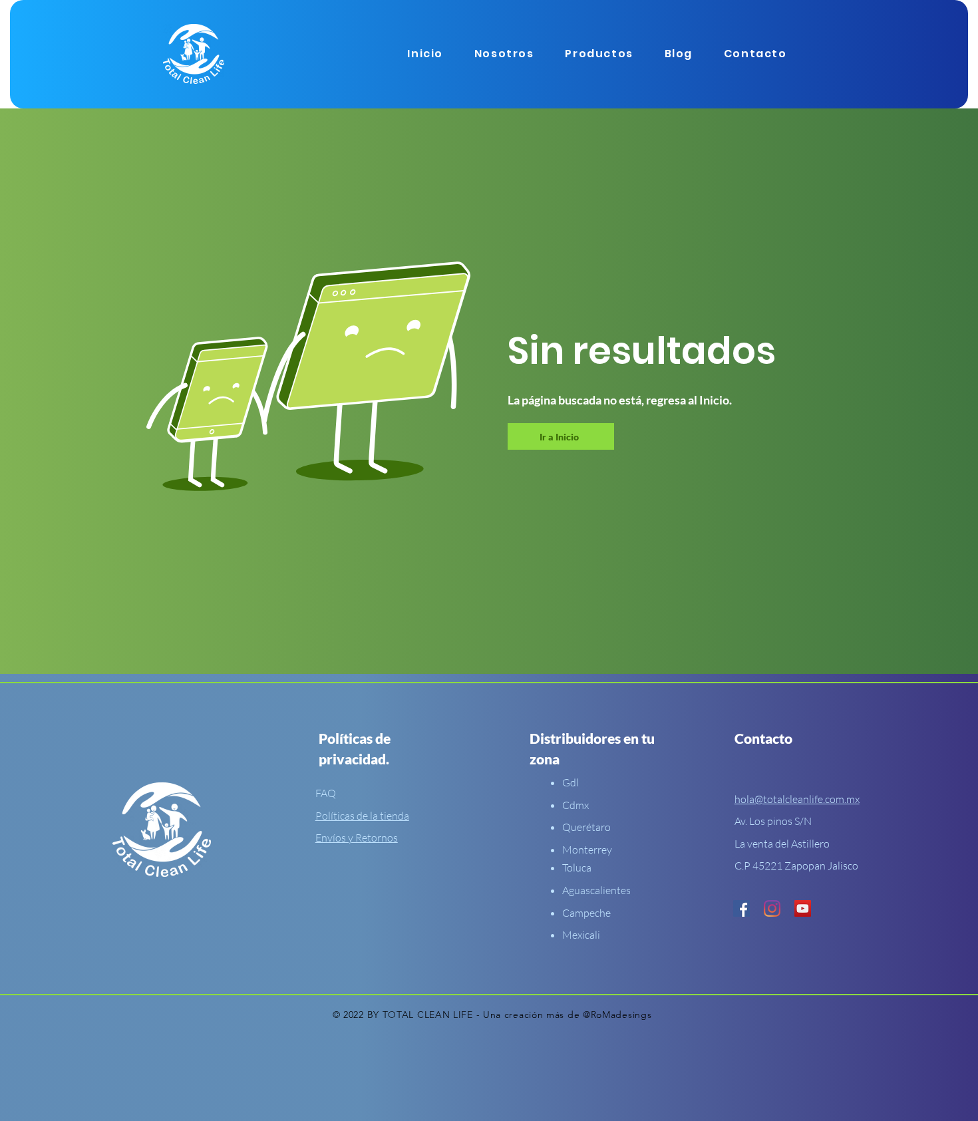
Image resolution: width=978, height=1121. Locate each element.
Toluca (576, 867)
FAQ (325, 793)
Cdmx (575, 805)
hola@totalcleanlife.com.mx (797, 799)
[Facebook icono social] (741, 908)
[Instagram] (772, 908)
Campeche (586, 912)
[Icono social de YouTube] (802, 908)
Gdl (570, 782)
